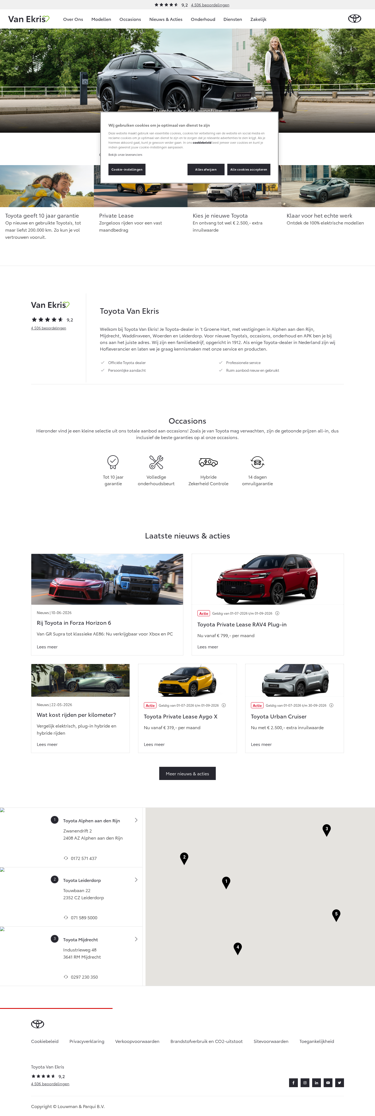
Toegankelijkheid (317, 1041)
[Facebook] (293, 1082)
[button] (226, 883)
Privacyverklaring (86, 1041)
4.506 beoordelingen (210, 4)
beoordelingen (48, 327)
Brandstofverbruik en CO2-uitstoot (206, 1041)
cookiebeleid (202, 142)
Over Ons (73, 19)
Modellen (101, 19)
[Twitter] (339, 1082)
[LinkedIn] (316, 1082)
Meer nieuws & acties (187, 773)
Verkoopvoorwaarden (137, 1041)
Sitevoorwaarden (271, 1041)
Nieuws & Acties (166, 19)
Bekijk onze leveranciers (125, 154)
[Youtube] (328, 1082)
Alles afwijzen (206, 169)
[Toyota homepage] (354, 18)
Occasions (130, 19)
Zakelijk (258, 19)
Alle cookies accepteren (248, 169)
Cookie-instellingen (127, 169)
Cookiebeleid (44, 1041)
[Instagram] (305, 1082)
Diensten (232, 19)
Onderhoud (203, 19)
